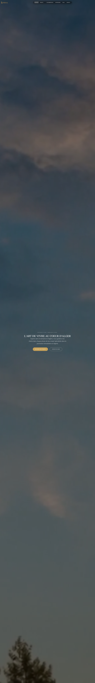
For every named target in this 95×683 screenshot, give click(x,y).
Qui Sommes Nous (50, 2)
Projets (41, 2)
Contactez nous (56, 349)
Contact (68, 2)
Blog (63, 2)
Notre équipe (57, 2)
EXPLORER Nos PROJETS (40, 349)
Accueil (36, 2)
